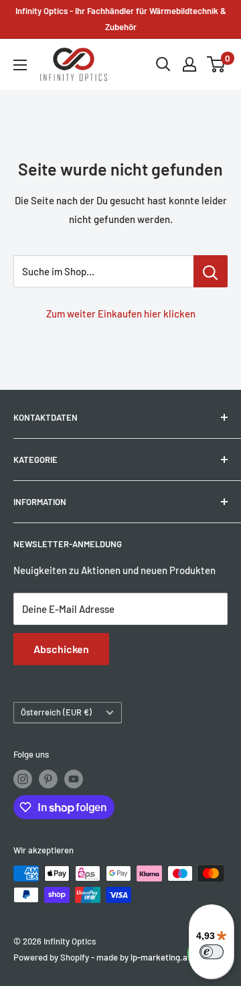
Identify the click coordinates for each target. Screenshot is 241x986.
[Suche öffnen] (163, 64)
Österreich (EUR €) (56, 712)
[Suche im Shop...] (210, 271)
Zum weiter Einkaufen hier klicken (120, 313)
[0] (216, 64)
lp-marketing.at (161, 957)
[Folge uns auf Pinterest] (48, 779)
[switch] (211, 951)
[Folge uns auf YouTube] (73, 779)
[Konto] (189, 64)
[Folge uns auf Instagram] (22, 779)
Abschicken (61, 648)
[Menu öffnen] (20, 65)
